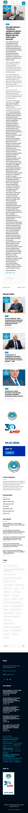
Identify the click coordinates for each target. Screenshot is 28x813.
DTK (22, 588)
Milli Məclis (15, 595)
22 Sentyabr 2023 (7, 8)
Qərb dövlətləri (15, 609)
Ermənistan (7, 592)
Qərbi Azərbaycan (9, 613)
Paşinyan (14, 599)
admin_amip (11, 278)
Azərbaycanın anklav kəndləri (13, 578)
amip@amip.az (10, 674)
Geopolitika (16, 592)
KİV (7, 24)
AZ (14, 3)
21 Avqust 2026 (6, 299)
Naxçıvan (6, 599)
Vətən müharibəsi (16, 630)
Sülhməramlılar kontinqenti (12, 627)
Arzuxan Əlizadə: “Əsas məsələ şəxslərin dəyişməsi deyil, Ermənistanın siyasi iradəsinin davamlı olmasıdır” (14, 322)
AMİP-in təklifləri (7, 501)
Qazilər (6, 609)
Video (4, 513)
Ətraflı (9, 452)
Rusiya (19, 613)
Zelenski (6, 634)
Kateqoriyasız (7, 504)
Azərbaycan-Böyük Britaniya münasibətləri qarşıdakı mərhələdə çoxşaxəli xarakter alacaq (14, 393)
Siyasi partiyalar (9, 623)
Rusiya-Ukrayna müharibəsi (12, 616)
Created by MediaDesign (14, 809)
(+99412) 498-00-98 (10, 671)
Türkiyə (6, 630)
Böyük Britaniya (8, 585)
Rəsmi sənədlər (7, 511)
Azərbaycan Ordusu (9, 574)
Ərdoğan (6, 637)
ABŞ (5, 565)
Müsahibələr (6, 508)
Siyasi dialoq (7, 620)
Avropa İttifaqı (13, 565)
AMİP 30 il (5, 499)
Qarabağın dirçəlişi (17, 606)
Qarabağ (6, 606)
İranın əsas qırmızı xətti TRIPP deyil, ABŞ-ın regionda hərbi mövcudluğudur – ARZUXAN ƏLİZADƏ (14, 552)
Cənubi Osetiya (20, 585)
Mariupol (6, 595)
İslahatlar (14, 634)
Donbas (17, 588)
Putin (20, 599)
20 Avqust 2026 (6, 372)
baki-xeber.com (10, 273)
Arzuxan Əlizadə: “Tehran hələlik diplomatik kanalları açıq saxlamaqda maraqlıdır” (13, 525)
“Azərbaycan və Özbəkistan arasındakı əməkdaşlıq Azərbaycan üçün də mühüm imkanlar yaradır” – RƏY (13, 358)
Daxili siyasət (8, 588)
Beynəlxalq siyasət (9, 581)
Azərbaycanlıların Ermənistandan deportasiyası (14, 570)
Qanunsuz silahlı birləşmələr (13, 602)
